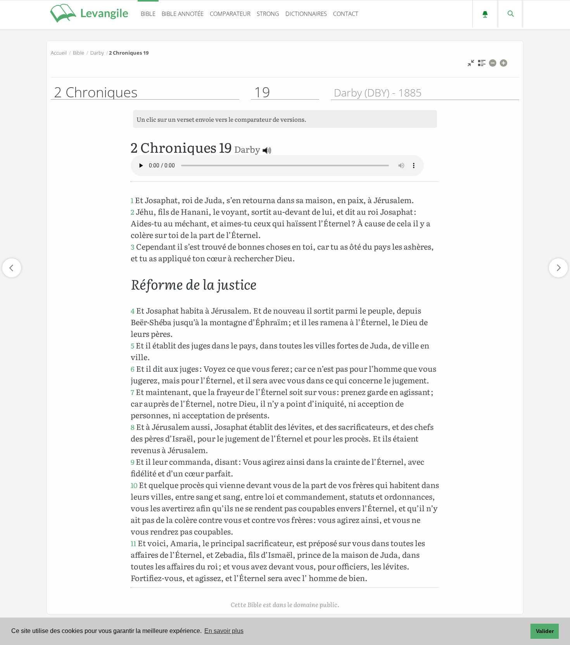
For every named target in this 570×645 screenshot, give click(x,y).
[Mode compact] (470, 65)
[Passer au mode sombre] (485, 13)
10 (134, 485)
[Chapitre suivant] (558, 268)
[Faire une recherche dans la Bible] (510, 13)
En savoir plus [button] (224, 631)
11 (133, 543)
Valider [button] (545, 631)
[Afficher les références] (481, 65)
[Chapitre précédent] (11, 268)
